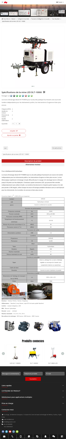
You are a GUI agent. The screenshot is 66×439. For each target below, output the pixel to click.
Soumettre (33, 379)
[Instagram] (13, 431)
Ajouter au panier (12, 135)
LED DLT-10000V (14, 363)
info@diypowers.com (10, 422)
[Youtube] (10, 431)
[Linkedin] (6, 431)
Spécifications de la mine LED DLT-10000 (16, 154)
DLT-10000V (33, 363)
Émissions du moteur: (5, 115)
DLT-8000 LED (52, 363)
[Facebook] (3, 431)
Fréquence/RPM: (6, 109)
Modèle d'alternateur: (5, 119)
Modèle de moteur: (5, 112)
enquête (12, 131)
